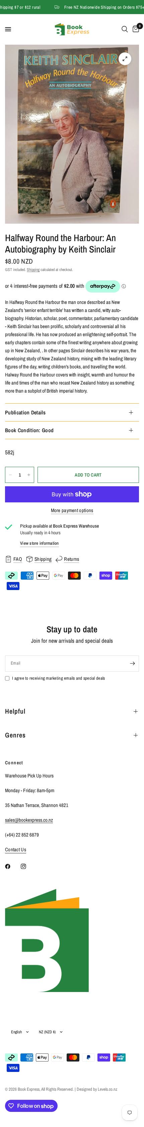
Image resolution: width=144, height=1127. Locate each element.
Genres (15, 734)
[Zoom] (125, 58)
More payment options (72, 510)
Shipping (33, 269)
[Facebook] (12, 866)
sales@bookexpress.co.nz (29, 819)
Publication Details (25, 412)
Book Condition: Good (29, 430)
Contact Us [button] (15, 849)
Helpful (15, 711)
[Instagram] (28, 866)
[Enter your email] (132, 664)
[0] (134, 29)
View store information (39, 543)
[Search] (124, 29)
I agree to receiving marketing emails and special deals (58, 678)
